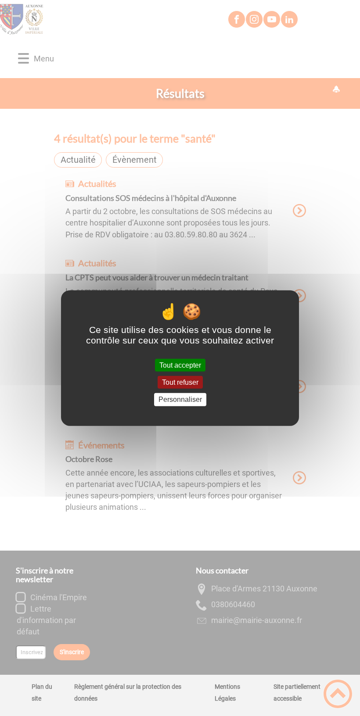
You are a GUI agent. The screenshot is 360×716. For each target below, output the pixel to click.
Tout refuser (180, 382)
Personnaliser (180, 399)
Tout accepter (180, 365)
